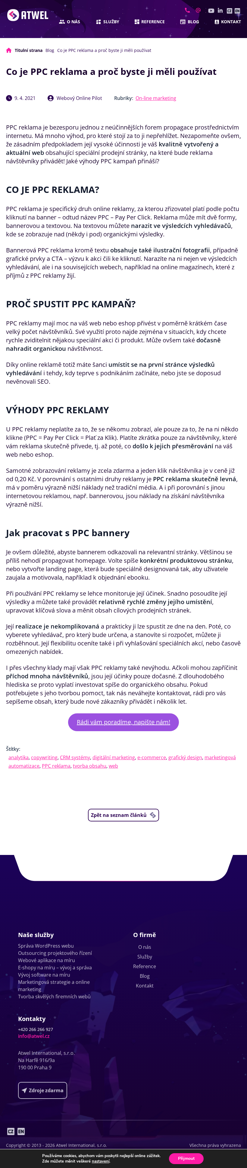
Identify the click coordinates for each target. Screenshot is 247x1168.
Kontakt (231, 21)
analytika (18, 757)
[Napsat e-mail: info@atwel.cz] (198, 10)
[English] (237, 10)
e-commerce (151, 757)
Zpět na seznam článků (119, 815)
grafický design (185, 757)
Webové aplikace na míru (46, 960)
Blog (193, 21)
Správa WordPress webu (46, 945)
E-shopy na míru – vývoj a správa (55, 967)
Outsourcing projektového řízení (55, 953)
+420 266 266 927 (35, 1029)
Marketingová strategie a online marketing (54, 986)
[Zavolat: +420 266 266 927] (187, 10)
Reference (153, 21)
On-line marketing (156, 98)
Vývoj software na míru (44, 974)
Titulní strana (28, 50)
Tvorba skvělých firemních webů (54, 996)
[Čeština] (229, 10)
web (113, 766)
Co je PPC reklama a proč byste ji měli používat (104, 50)
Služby (111, 21)
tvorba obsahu (89, 766)
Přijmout (186, 1158)
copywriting (44, 757)
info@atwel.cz (34, 1036)
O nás (73, 21)
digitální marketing (113, 757)
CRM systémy (75, 757)
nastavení (100, 1161)
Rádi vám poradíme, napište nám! (123, 722)
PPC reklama (56, 766)
